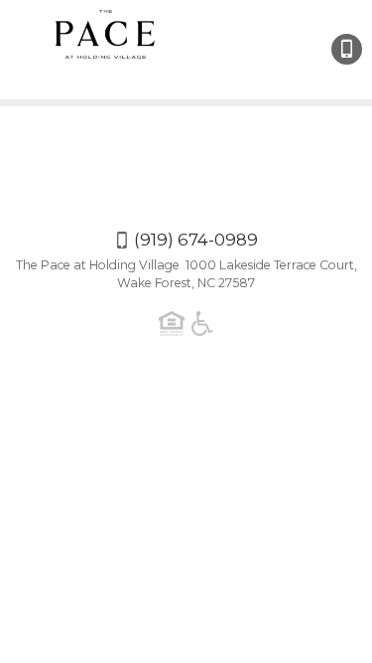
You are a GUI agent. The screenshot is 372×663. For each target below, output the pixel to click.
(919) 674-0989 (346, 49)
